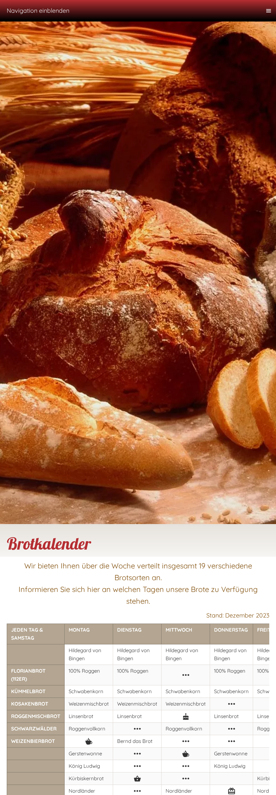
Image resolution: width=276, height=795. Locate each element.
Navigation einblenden (38, 10)
